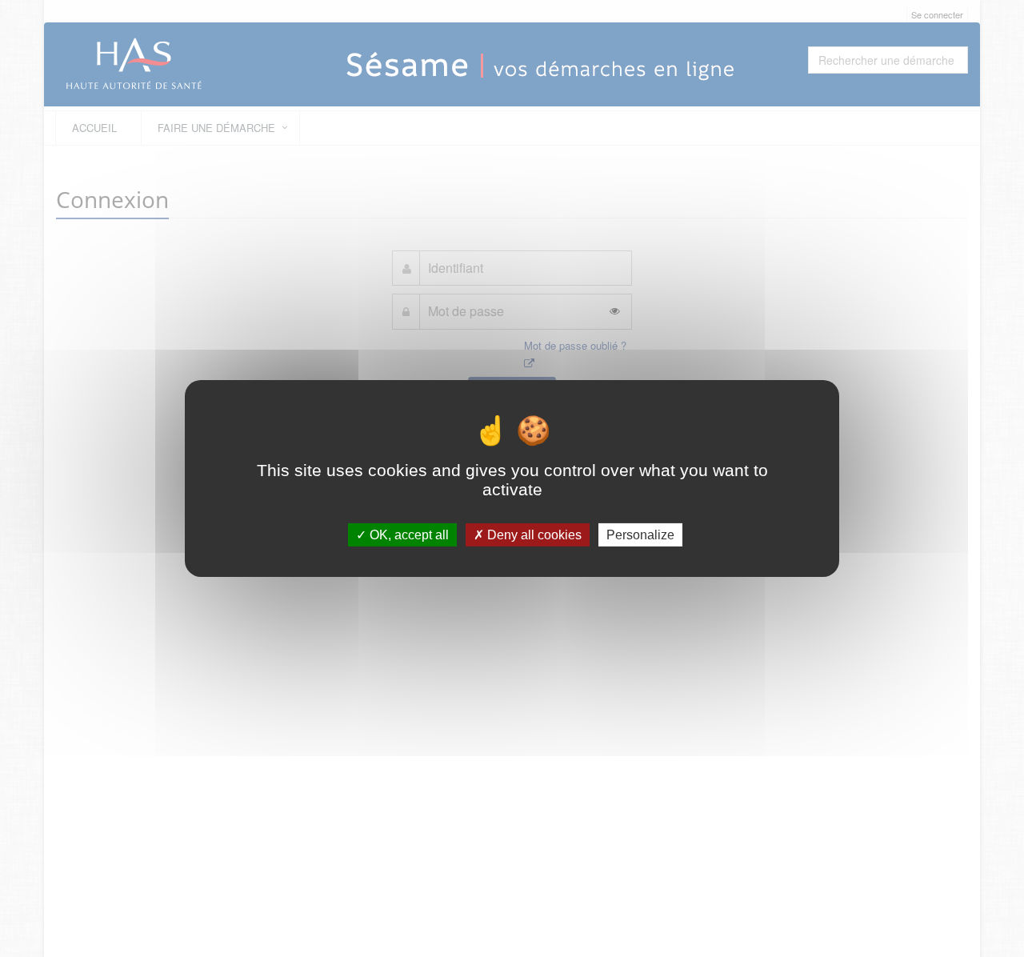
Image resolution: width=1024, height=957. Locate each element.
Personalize (640, 535)
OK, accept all (407, 535)
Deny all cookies (533, 535)
